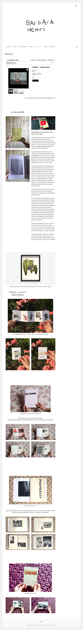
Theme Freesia (40, 625)
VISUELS (30, 46)
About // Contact (49, 46)
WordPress (53, 625)
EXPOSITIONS (23, 46)
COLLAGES (9, 46)
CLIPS (15, 46)
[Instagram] (76, 46)
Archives (38, 46)
